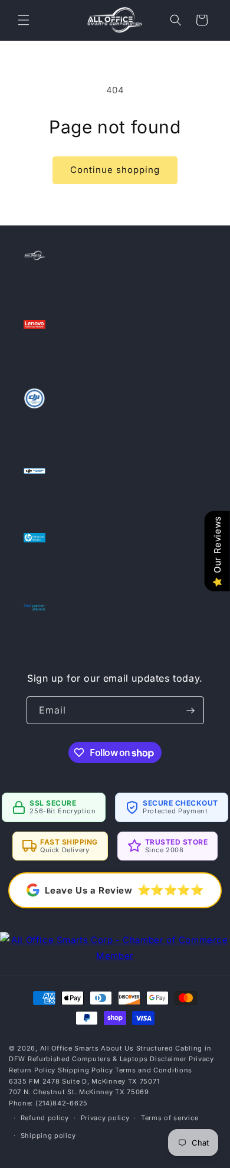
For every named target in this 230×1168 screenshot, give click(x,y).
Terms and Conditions (153, 1070)
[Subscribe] (190, 710)
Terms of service (169, 1118)
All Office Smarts (69, 1048)
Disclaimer (168, 1059)
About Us (117, 1048)
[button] (24, 20)
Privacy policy (105, 1118)
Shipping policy (48, 1135)
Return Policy (32, 1070)
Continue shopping (115, 169)
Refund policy (45, 1118)
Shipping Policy (85, 1070)
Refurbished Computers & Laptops (88, 1059)
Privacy (201, 1059)
